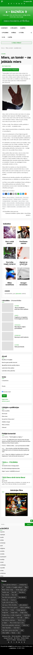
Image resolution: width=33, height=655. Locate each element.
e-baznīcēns (5, 380)
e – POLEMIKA (12, 462)
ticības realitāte (5, 633)
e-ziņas (1, 576)
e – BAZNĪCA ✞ (16, 12)
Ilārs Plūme (17, 638)
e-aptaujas (2, 534)
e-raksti (16, 315)
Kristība (12, 610)
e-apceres (3, 53)
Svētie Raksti (17, 627)
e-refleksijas (3, 565)
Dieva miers (25, 197)
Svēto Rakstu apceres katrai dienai (10, 630)
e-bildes (2, 540)
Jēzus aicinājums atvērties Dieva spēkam (7, 307)
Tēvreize (13, 633)
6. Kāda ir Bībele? (16, 42)
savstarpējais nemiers (21, 206)
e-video (2, 570)
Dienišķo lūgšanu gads (21, 589)
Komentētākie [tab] (16, 300)
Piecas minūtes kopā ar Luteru (17, 622)
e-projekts (14, 28)
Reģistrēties (5, 399)
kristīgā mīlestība (6, 201)
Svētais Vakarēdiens (6, 627)
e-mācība (2, 551)
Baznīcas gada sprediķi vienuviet (9, 362)
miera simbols (14, 201)
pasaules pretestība (20, 204)
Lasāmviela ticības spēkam (8, 368)
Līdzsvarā (4, 427)
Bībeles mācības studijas (7, 589)
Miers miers (4, 416)
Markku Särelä (25, 638)
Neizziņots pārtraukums (7, 336)
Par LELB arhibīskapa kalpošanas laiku (11, 468)
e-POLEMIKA (5, 32)
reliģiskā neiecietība (11, 206)
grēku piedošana (23, 605)
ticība (21, 630)
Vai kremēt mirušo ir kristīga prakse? (10, 465)
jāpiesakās (18, 293)
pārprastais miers (11, 204)
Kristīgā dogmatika (20, 610)
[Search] (31, 32)
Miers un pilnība (6, 410)
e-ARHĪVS (22, 28)
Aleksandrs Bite (6, 636)
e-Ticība (21, 32)
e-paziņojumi (17, 335)
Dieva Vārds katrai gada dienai (9, 597)
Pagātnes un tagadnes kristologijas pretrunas (7, 317)
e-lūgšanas (2, 548)
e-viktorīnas (3, 573)
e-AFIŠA (10, 37)
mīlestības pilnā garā (20, 203)
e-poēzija (2, 559)
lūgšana (26, 617)
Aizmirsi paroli (6, 401)
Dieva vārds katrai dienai (16, 477)
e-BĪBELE (13, 32)
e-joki (1, 545)
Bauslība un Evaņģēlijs (7, 359)
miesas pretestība (10, 203)
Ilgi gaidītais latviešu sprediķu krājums (11, 365)
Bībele (26, 587)
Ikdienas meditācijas (25, 607)
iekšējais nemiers (17, 199)
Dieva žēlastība (21, 597)
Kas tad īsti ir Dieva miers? (8, 419)
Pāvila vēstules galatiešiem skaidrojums (11, 625)
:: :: (13, 648)
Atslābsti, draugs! (6, 422)
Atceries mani (7, 391)
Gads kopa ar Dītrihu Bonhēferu (9, 605)
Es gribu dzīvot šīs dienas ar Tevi (9, 602)
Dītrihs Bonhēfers (16, 636)
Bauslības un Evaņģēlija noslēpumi (14, 587)
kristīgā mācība (14, 612)
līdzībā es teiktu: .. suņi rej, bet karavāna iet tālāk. (18, 445)
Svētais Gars (25, 625)
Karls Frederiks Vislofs (6, 66)
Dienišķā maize (19, 197)
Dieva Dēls (13, 592)
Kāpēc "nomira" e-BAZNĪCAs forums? (11, 471)
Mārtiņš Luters (21, 620)
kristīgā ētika (27, 615)
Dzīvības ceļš (5, 600)
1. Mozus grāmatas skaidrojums (9, 584)
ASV (3, 587)
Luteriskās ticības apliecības (8, 370)
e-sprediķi (2, 567)
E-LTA (3, 37)
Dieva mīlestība (5, 594)
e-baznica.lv (13, 600)
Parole (3, 386)
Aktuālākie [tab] (6, 300)
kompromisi (25, 199)
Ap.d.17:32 (4, 480)
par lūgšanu (4, 622)
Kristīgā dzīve (5, 612)
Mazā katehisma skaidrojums (9, 620)
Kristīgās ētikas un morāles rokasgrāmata (11, 615)
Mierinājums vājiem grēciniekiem (7, 326)
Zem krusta (4, 413)
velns (19, 633)
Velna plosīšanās (7, 346)
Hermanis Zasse (21, 639)
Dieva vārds (14, 594)
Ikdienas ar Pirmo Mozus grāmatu (10, 607)
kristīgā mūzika (23, 612)
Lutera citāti (19, 617)
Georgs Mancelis (8, 638)
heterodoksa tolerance (8, 199)
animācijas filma (23, 584)
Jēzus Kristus (5, 610)
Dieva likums (22, 592)
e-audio (2, 537)
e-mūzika (2, 554)
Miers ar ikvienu (5, 424)
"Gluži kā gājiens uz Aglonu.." (16, 437)
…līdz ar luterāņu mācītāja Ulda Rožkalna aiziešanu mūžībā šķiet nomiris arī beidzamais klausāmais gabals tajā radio (15, 450)
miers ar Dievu (22, 201)
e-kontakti (4, 28)
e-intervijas (2, 543)
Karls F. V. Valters (11, 639)
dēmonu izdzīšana (10, 197)
